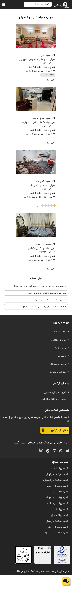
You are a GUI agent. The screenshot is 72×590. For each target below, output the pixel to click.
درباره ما (62, 356)
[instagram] (54, 451)
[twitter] (67, 451)
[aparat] (41, 451)
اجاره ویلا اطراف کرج (57, 503)
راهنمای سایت (58, 332)
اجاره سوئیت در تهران (56, 474)
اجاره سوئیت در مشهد (56, 533)
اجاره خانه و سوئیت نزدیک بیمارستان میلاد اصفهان (44, 306)
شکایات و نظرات (58, 372)
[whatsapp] (60, 451)
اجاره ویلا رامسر (60, 509)
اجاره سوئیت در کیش (56, 521)
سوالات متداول (58, 340)
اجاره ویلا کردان (60, 492)
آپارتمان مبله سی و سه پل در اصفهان (50, 299)
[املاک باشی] (61, 4)
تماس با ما (60, 348)
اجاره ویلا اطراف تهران (56, 498)
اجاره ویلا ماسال (59, 515)
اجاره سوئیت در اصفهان (55, 480)
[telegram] (47, 451)
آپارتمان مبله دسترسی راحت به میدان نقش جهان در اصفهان (40, 286)
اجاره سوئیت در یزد (58, 527)
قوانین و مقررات (58, 364)
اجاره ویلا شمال (60, 468)
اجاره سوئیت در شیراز (57, 486)
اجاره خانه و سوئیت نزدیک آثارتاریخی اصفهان (46, 293)
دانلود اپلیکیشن (59, 430)
